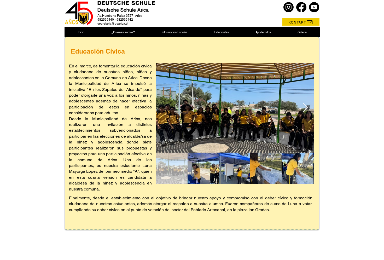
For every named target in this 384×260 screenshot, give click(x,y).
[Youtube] (314, 7)
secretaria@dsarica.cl (112, 23)
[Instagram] (288, 7)
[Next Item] (305, 108)
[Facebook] (301, 7)
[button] (123, 32)
